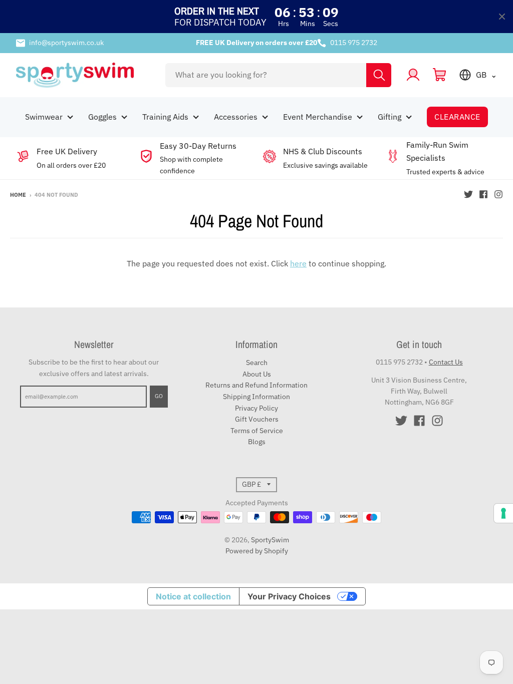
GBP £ (251, 484)
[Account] (413, 75)
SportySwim (270, 539)
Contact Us (446, 362)
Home (18, 194)
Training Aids (165, 117)
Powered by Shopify (256, 550)
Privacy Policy (256, 408)
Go (159, 396)
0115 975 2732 (353, 42)
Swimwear (44, 117)
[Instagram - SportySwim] (498, 194)
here (298, 263)
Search (257, 362)
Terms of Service (256, 430)
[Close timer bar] (502, 17)
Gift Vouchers (257, 419)
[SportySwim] (83, 75)
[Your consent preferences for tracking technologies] (503, 513)
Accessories (236, 117)
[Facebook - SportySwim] (483, 194)
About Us (256, 374)
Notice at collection (193, 596)
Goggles (102, 117)
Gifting (389, 117)
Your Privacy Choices (289, 596)
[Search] (378, 75)
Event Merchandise (317, 117)
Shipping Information (256, 396)
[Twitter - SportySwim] (468, 194)
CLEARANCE (457, 117)
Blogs (257, 441)
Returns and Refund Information (256, 385)
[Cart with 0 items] (439, 75)
